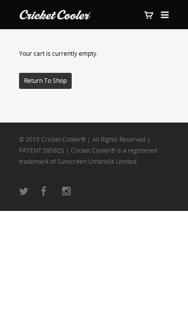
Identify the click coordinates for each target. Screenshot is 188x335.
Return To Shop (45, 80)
